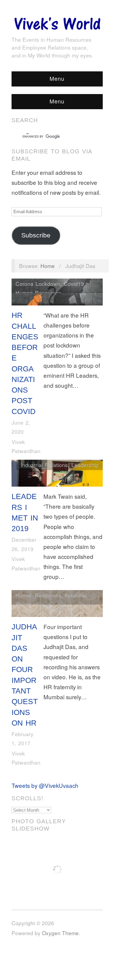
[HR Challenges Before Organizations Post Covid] (57, 293)
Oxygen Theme (60, 933)
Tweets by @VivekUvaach (45, 785)
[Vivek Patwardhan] (57, 21)
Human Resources (38, 292)
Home (47, 265)
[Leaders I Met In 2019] (57, 474)
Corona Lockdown (38, 283)
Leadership (84, 464)
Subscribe (35, 235)
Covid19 (74, 283)
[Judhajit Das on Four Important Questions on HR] (57, 605)
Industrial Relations (44, 464)
